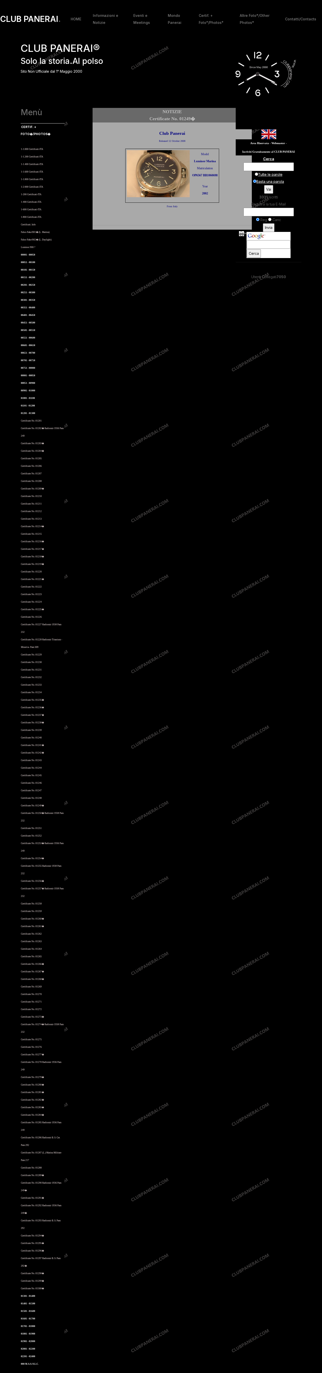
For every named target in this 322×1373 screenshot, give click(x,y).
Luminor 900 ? (28, 247)
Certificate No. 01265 (31, 956)
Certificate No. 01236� (32, 707)
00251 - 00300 (28, 292)
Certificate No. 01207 (31, 473)
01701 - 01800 (28, 1326)
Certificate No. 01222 (31, 587)
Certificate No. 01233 (31, 685)
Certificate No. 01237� (32, 715)
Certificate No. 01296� (32, 1251)
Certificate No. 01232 (31, 677)
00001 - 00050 (28, 255)
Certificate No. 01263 (31, 941)
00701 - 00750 (28, 360)
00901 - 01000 (28, 390)
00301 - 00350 (28, 300)
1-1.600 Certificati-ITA (32, 172)
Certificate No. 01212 (31, 511)
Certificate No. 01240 (31, 737)
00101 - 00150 (28, 270)
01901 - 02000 (28, 1341)
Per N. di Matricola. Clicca (36, 141)
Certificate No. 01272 (31, 1009)
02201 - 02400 (28, 1356)
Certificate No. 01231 (31, 670)
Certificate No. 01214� (32, 526)
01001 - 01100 (28, 398)
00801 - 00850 (28, 375)
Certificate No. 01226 (31, 617)
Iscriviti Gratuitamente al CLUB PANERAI (268, 151)
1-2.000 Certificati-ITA (32, 187)
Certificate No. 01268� (32, 979)
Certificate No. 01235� (32, 700)
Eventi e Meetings (141, 19)
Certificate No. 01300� (32, 1288)
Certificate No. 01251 (31, 828)
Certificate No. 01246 (31, 783)
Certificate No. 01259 (31, 911)
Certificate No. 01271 (31, 1002)
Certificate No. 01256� (32, 881)
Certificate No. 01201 (31, 421)
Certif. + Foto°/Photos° (211, 19)
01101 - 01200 (28, 405)
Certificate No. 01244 (31, 768)
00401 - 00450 (28, 315)
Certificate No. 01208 (31, 481)
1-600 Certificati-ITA (31, 209)
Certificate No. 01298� (32, 1273)
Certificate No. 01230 (31, 662)
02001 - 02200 (28, 1349)
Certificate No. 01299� (32, 1281)
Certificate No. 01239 (31, 730)
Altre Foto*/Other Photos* (254, 19)
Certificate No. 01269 (31, 986)
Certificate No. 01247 (31, 790)
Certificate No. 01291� (32, 1198)
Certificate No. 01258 (31, 903)
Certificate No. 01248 (31, 798)
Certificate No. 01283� (32, 1107)
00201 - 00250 (28, 285)
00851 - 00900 (28, 383)
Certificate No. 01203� (32, 443)
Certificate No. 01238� (32, 722)
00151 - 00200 (28, 277)
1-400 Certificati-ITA (31, 202)
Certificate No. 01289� (32, 1175)
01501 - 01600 (28, 1311)
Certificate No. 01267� (32, 971)
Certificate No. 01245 (31, 775)
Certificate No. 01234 (31, 692)
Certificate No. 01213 (31, 519)
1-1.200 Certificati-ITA (32, 156)
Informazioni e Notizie (105, 19)
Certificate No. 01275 (31, 1039)
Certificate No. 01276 (31, 1047)
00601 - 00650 (28, 345)
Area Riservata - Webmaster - (268, 143)
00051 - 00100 (28, 262)
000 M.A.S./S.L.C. (30, 1364)
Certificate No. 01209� (32, 488)
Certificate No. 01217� (32, 549)
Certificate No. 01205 (31, 458)
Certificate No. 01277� (32, 1054)
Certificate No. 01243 (31, 760)
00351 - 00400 (28, 307)
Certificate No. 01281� (32, 1092)
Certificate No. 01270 (31, 994)
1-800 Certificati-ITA (31, 217)
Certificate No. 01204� (32, 451)
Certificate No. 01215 (31, 534)
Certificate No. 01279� (32, 1077)
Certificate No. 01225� (32, 609)
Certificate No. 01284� (32, 1115)
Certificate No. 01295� (32, 1243)
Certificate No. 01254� (32, 858)
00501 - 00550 (28, 330)
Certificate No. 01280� (32, 1085)
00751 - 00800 (28, 368)
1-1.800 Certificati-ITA (32, 179)
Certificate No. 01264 (31, 949)
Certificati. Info (28, 224)
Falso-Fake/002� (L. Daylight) (36, 239)
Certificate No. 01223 (31, 594)
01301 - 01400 (28, 1296)
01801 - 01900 (28, 1334)
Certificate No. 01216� (32, 541)
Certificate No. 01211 (31, 504)
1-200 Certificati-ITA (31, 194)
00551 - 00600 (28, 338)
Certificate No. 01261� (32, 926)
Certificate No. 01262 (31, 934)
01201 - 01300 (28, 413)
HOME (76, 19)
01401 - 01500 (28, 1303)
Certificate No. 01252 (31, 836)
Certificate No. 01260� (32, 919)
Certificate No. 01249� (32, 805)
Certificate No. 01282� (32, 1100)
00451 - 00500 (28, 322)
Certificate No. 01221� (32, 579)
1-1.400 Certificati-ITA (32, 164)
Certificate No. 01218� (32, 556)
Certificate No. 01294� (32, 1235)
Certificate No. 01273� (32, 1017)
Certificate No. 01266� (32, 964)
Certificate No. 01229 (31, 654)
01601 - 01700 (28, 1318)
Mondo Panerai (174, 19)
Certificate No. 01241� (32, 745)
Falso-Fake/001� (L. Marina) (35, 232)
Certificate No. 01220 (31, 571)
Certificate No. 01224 (31, 602)
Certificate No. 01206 (31, 466)
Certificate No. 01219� (32, 564)
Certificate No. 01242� (32, 753)
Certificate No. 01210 (31, 496)
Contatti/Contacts (300, 19)
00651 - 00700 (28, 353)
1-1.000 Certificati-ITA (32, 149)
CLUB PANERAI (30, 19)
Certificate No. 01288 (31, 1168)
